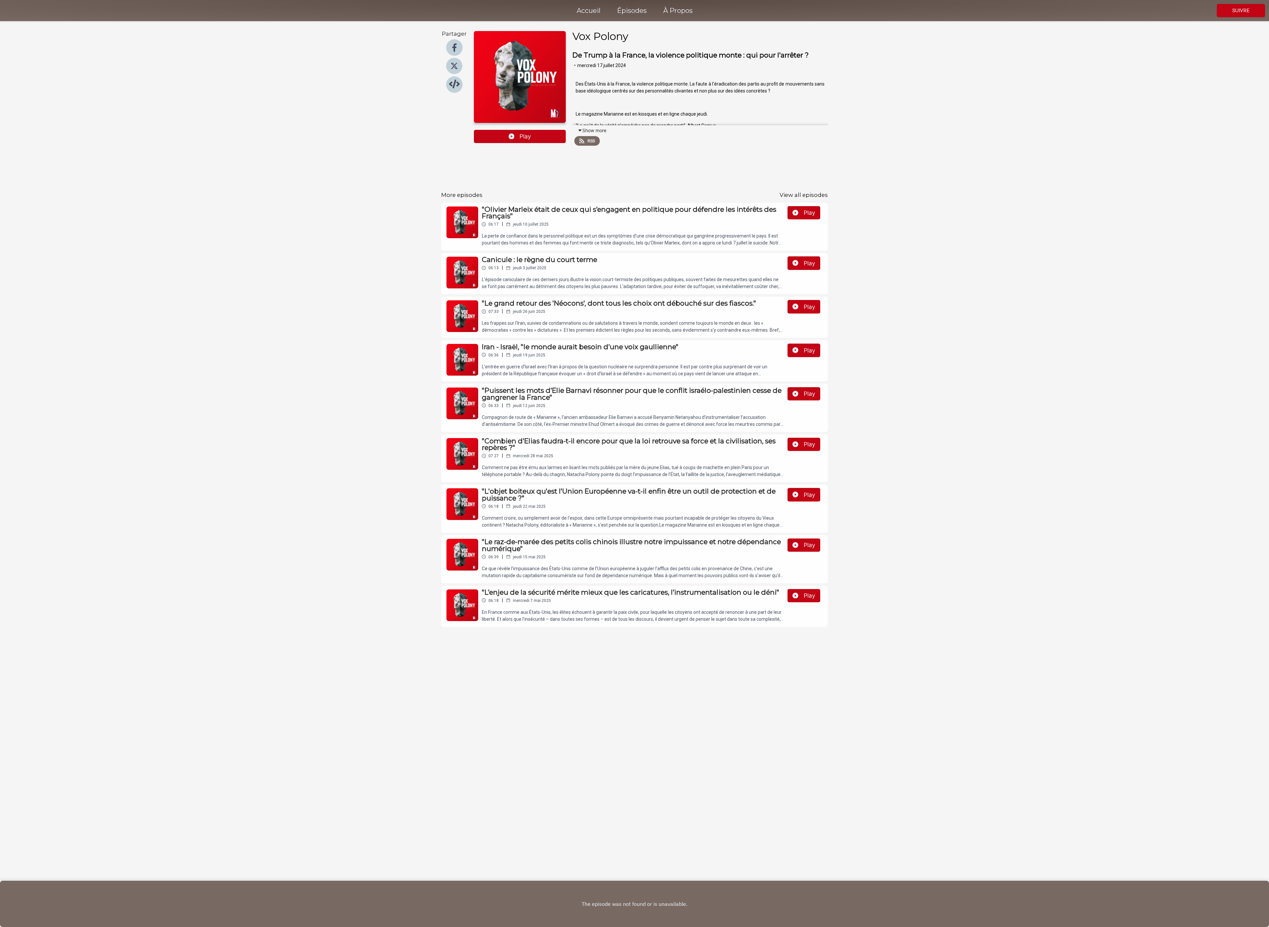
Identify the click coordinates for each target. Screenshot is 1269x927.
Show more (594, 130)
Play (525, 136)
